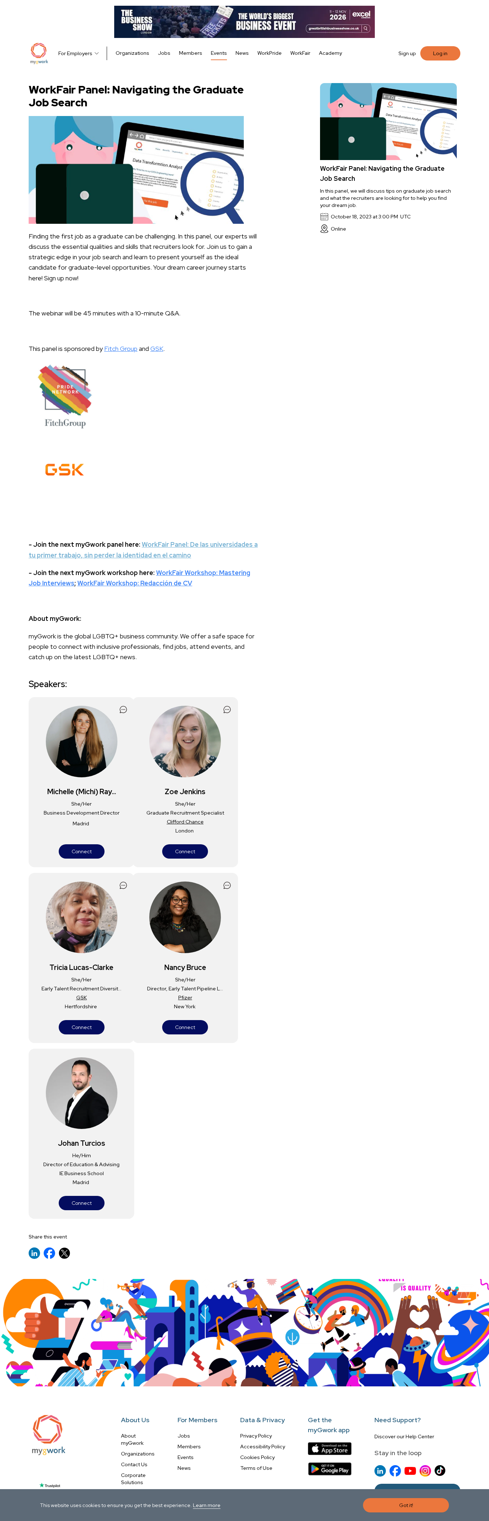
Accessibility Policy (262, 1446)
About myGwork (132, 1439)
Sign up (407, 53)
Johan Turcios (81, 1143)
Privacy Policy (256, 1436)
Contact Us (134, 1464)
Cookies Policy (257, 1457)
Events (219, 53)
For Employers (75, 53)
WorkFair (300, 53)
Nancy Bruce (185, 967)
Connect (82, 851)
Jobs (164, 53)
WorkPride (269, 53)
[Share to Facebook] (49, 1253)
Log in (440, 53)
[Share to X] (64, 1253)
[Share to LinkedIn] (34, 1253)
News (242, 53)
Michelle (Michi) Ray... (81, 791)
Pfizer (185, 997)
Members (190, 53)
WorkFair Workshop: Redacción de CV (134, 583)
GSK (156, 348)
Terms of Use (256, 1468)
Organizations (132, 53)
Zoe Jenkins (185, 791)
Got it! (406, 1505)
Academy (330, 53)
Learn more (207, 1505)
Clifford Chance (185, 822)
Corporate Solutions (133, 1479)
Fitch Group (120, 348)
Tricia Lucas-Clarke (81, 967)
